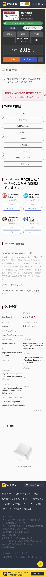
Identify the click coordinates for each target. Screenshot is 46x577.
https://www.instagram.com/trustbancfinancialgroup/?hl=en (12, 376)
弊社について (7, 494)
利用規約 (5, 499)
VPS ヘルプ (6, 509)
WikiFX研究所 (35, 504)
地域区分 (27, 509)
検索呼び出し (37, 499)
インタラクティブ (20, 553)
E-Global (6, 553)
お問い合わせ (20, 494)
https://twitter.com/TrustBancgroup (12, 354)
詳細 (11, 204)
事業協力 (17, 509)
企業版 (7, 504)
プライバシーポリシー (21, 499)
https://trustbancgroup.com (12, 335)
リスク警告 (33, 494)
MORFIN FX (7, 557)
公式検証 (16, 504)
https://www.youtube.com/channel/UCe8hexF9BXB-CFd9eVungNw (12, 390)
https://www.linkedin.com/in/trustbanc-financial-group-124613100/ (33, 360)
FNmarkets (20, 557)
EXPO (25, 504)
